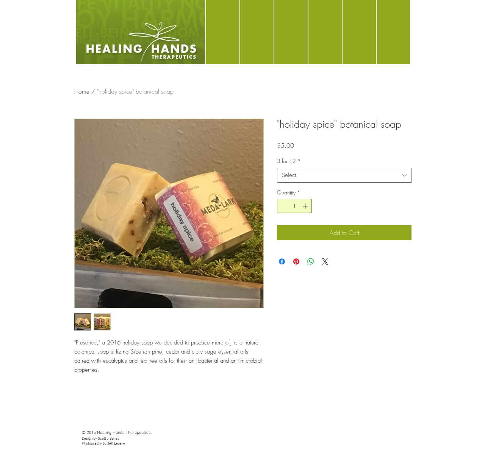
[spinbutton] (294, 206)
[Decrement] (283, 206)
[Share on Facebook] (281, 261)
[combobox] (344, 175)
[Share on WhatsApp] (310, 261)
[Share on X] (325, 261)
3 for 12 (289, 160)
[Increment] (306, 206)
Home (81, 91)
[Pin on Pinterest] (296, 261)
